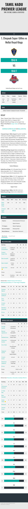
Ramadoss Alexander (12, 377)
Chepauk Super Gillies (3, 210)
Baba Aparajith (4, 258)
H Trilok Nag (15, 282)
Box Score (4, 236)
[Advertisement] (14, 24)
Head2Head (12, 236)
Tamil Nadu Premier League (14, 7)
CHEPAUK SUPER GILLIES (9, 129)
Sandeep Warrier (22, 377)
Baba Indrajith (4, 263)
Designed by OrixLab (5, 504)
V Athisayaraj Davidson (4, 386)
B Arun (3, 312)
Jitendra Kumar (11, 280)
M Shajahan (22, 282)
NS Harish (18, 280)
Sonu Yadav (4, 344)
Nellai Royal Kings (2, 204)
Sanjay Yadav (14, 123)
